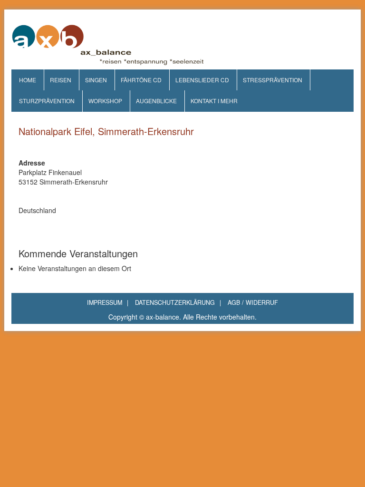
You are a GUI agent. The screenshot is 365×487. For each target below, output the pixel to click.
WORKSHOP (105, 101)
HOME (27, 80)
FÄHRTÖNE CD (141, 80)
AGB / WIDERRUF (253, 302)
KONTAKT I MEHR (214, 101)
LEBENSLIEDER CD (202, 80)
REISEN (60, 80)
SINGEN (96, 80)
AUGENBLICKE (156, 101)
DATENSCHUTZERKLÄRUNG (178, 302)
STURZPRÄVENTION (47, 101)
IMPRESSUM (107, 302)
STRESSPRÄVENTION (272, 80)
